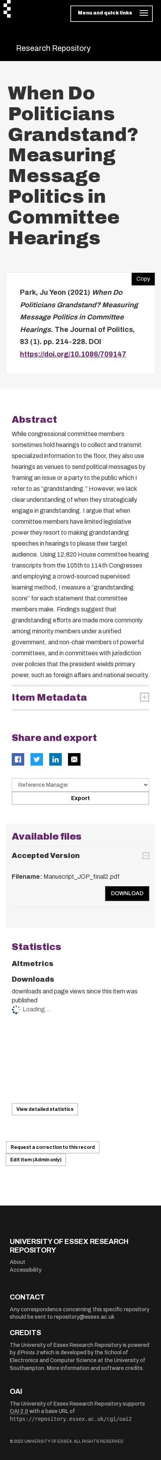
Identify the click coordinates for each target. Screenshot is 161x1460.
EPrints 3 (28, 1352)
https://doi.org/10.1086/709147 (73, 354)
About (17, 1262)
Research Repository (53, 48)
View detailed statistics (44, 1109)
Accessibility (25, 1270)
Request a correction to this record (53, 1147)
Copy (140, 277)
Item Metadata (49, 697)
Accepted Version (46, 856)
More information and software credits (95, 1368)
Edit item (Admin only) (35, 1160)
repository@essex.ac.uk (84, 1317)
